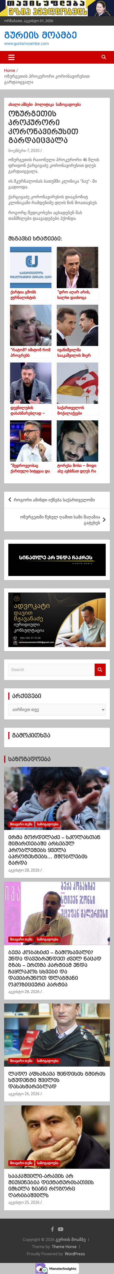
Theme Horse (64, 1246)
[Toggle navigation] (11, 57)
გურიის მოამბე (40, 35)
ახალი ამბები (20, 104)
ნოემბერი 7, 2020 (24, 150)
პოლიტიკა (44, 104)
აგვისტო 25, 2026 (24, 1202)
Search (100, 670)
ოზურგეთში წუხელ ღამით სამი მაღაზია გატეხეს (60, 520)
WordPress (75, 1253)
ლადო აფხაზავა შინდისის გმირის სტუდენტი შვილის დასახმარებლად (56, 1080)
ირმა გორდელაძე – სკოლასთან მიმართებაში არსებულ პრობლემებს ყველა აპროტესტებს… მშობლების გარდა (54, 850)
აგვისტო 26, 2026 (24, 1094)
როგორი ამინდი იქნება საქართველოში (54, 499)
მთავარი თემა (21, 824)
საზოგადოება (68, 104)
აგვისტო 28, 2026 (24, 870)
